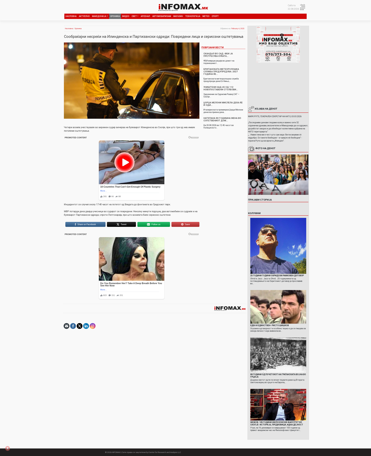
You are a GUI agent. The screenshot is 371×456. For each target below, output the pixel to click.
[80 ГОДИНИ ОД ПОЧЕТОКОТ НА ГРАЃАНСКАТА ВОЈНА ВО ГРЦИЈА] (278, 355)
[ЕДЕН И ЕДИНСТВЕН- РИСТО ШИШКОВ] (278, 306)
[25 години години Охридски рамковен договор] (278, 245)
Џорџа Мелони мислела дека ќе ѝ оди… (223, 103)
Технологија (192, 16)
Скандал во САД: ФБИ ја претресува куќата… (218, 54)
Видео (125, 16)
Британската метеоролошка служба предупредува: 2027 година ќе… (221, 71)
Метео (205, 16)
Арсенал (145, 16)
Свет (134, 16)
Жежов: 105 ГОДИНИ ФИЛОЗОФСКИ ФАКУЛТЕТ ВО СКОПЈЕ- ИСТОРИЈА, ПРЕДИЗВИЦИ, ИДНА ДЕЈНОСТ (276, 423)
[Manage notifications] (7, 448)
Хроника (115, 16)
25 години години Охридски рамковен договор (277, 275)
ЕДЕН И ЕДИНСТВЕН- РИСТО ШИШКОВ (269, 325)
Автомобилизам (161, 16)
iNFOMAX (116, 452)
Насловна (71, 16)
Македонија (99, 16)
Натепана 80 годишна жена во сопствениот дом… (222, 119)
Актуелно (84, 16)
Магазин (178, 16)
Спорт (215, 16)
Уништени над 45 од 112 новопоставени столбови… (220, 88)
